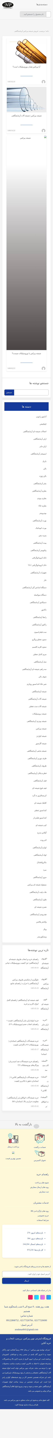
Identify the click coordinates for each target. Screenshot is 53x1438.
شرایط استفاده (43, 1220)
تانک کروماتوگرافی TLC (37, 565)
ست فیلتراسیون (40, 632)
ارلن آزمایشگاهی (39, 439)
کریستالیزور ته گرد (39, 795)
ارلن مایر (43, 446)
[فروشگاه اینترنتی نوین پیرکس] (7, 5)
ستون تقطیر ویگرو (39, 639)
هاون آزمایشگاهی (39, 899)
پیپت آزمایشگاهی (39, 543)
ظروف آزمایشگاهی (39, 766)
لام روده (43, 840)
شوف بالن (42, 677)
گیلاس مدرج (41, 833)
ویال (44, 929)
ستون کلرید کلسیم (39, 647)
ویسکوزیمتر (41, 937)
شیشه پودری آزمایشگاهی (36, 721)
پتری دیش (42, 535)
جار (45, 580)
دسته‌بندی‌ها (41, 4)
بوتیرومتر (42, 513)
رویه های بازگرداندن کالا (40, 1211)
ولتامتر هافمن (41, 922)
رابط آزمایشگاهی (39, 617)
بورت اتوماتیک (40, 528)
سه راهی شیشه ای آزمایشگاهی (34, 669)
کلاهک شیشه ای (40, 803)
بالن (44, 469)
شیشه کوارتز (41, 736)
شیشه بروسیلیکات (39, 714)
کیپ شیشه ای (41, 825)
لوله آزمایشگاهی (40, 855)
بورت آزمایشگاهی (39, 521)
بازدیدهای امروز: (36, 1233)
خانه (47, 31)
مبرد (44, 870)
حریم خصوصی (43, 1216)
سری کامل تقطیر (39, 654)
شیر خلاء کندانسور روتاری (36, 684)
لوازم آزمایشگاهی (39, 847)
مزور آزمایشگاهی (39, 877)
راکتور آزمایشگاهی (39, 625)
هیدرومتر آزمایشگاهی (38, 914)
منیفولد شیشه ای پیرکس (36, 885)
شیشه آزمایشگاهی (39, 691)
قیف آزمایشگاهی (39, 781)
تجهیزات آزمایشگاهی (38, 573)
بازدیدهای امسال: (36, 1244)
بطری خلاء (42, 506)
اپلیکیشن (43, 424)
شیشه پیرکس (41, 729)
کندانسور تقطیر (40, 810)
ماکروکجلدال (41, 862)
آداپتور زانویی (41, 417)
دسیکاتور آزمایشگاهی (38, 602)
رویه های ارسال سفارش (39, 1187)
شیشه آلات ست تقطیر (37, 706)
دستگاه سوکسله (40, 595)
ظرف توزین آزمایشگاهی (37, 758)
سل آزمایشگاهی (40, 662)
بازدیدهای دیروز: (36, 1238)
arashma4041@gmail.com (26, 1329)
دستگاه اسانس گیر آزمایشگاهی (34, 587)
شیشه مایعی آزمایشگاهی (36, 751)
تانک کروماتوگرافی (39, 558)
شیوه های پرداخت (42, 1183)
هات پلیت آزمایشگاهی (38, 892)
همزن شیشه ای (40, 907)
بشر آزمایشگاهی (39, 483)
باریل (44, 461)
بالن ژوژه (42, 476)
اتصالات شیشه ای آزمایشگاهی (34, 431)
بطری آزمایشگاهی (39, 491)
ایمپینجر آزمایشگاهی (38, 454)
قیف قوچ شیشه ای (39, 788)
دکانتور (43, 610)
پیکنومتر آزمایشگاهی (38, 550)
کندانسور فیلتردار (39, 818)
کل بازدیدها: (38, 1250)
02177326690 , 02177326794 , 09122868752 (26, 1320)
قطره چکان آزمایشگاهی (37, 773)
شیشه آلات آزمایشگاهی (37, 699)
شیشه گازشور (41, 743)
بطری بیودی (41, 498)
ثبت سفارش (44, 1192)
